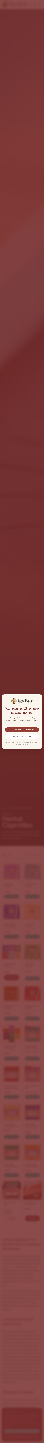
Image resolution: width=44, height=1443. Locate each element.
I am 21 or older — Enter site (22, 730)
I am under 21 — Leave (22, 736)
